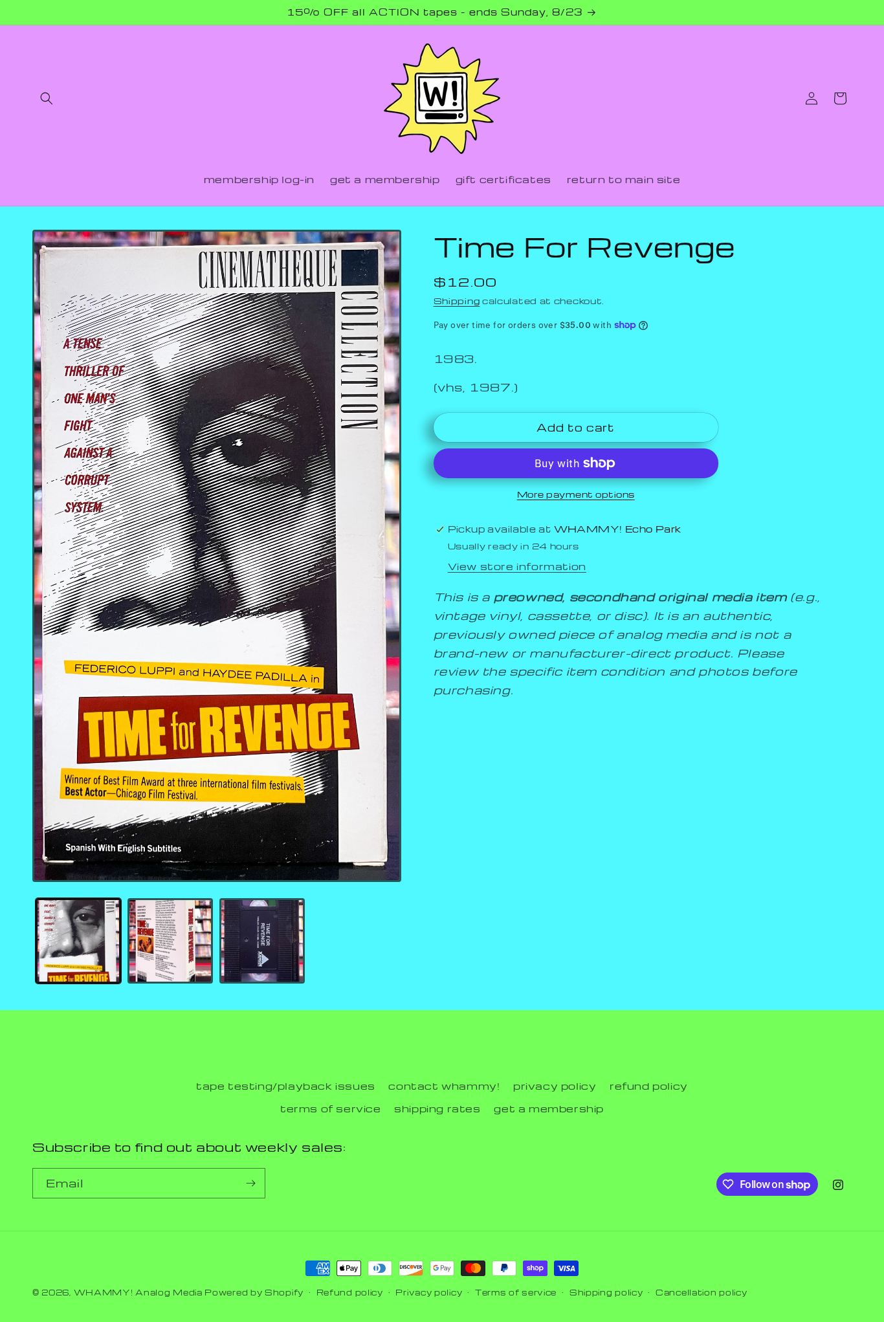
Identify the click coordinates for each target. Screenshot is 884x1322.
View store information (517, 566)
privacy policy (554, 1085)
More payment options (576, 494)
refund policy (649, 1085)
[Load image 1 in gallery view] (78, 941)
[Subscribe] (250, 1183)
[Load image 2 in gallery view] (170, 941)
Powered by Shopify (254, 1292)
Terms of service (516, 1292)
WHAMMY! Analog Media (138, 1292)
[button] (46, 98)
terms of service (330, 1108)
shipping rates (437, 1108)
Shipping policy (606, 1292)
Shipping (457, 300)
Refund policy (349, 1292)
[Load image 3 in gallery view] (262, 941)
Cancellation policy (701, 1292)
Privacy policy (428, 1292)
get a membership (549, 1108)
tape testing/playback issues (285, 1085)
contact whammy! (444, 1085)
